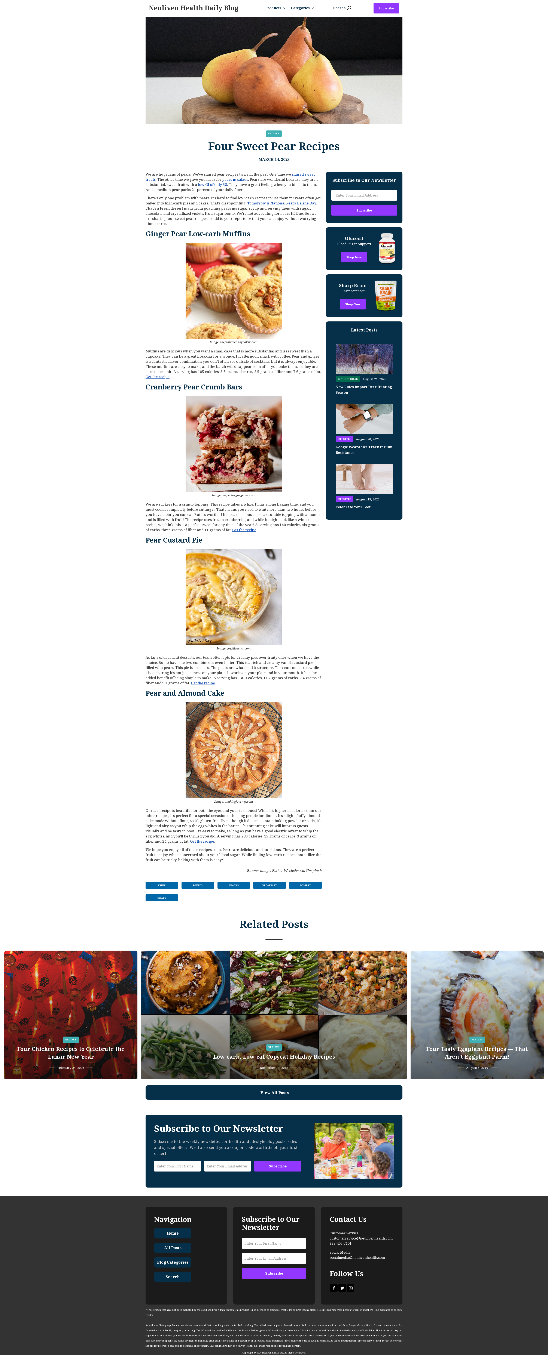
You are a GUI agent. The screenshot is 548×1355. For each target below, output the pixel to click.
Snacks (234, 885)
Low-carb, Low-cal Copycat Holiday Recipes (274, 1056)
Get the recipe (158, 377)
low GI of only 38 (212, 184)
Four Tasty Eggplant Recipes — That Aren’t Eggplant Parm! (477, 1053)
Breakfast (269, 885)
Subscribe (386, 8)
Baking (198, 885)
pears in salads (235, 179)
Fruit (161, 885)
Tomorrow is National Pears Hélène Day (281, 203)
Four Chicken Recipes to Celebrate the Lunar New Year (71, 1053)
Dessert (305, 885)
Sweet (161, 897)
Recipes (274, 133)
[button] (277, 8)
